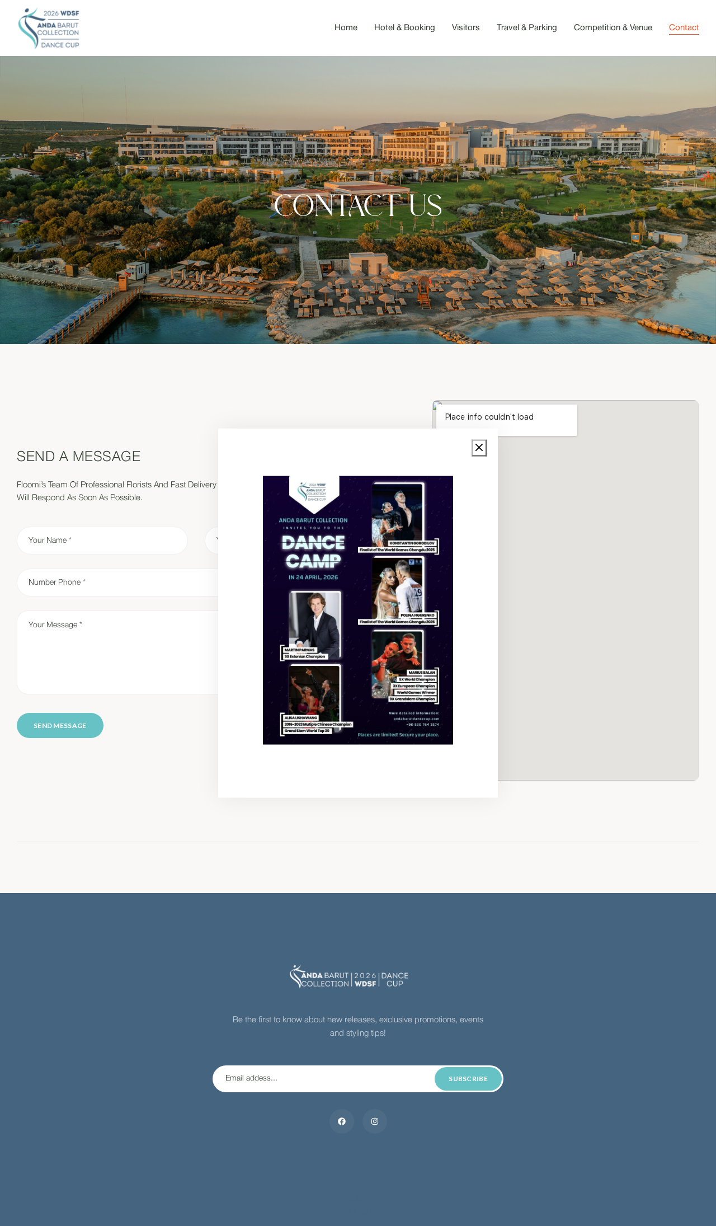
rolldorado (358, 1211)
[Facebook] (341, 1121)
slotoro (358, 1198)
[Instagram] (374, 1121)
